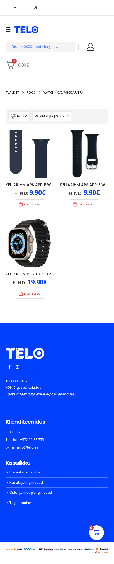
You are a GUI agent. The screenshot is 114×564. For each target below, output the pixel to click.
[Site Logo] (26, 29)
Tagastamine (20, 502)
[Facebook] (14, 7)
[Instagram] (34, 7)
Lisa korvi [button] (32, 204)
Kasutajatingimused (26, 482)
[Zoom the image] (25, 351)
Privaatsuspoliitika (24, 472)
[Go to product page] (30, 154)
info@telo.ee (28, 447)
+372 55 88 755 (32, 439)
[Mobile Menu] (10, 29)
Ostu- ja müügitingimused (30, 492)
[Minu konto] (90, 47)
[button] (19, 116)
